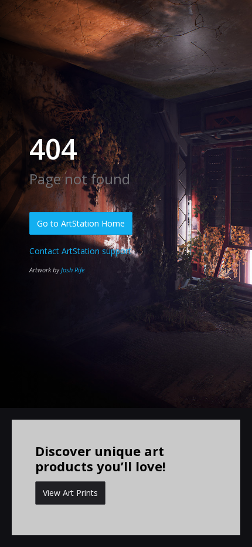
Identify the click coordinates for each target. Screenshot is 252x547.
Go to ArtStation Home (81, 223)
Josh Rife (72, 269)
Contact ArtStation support (80, 250)
